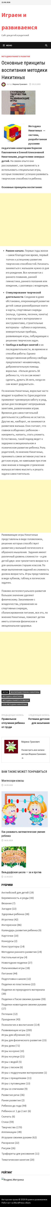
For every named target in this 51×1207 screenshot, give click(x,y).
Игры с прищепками (13, 1078)
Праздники (8, 1019)
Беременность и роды (15, 898)
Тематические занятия (15, 1159)
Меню (9, 45)
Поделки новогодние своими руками (23, 1004)
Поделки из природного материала (23, 989)
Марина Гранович (20, 84)
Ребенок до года (11, 1105)
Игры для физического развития (21, 1040)
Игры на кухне (10, 1051)
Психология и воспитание (17, 1024)
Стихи (5, 1121)
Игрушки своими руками (16, 1137)
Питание (6, 973)
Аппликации (9, 1132)
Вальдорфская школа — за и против (21, 872)
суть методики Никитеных (15, 704)
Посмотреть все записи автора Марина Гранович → (33, 754)
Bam (28, 1202)
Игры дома (8, 1045)
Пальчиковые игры (13, 968)
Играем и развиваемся (36, 1199)
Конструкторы (10, 946)
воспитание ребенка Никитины (25, 692)
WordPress (19, 1202)
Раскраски (7, 1142)
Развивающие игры (13, 1030)
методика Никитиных (13, 696)
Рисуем (5, 1148)
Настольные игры (12, 957)
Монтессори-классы (12, 780)
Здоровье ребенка (12, 914)
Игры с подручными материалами (22, 1072)
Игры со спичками (12, 1088)
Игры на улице (10, 1056)
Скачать (6, 1116)
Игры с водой (9, 1061)
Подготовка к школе (13, 978)
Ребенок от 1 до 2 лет (14, 1111)
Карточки (7, 935)
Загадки (6, 908)
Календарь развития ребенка (19, 930)
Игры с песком (10, 1067)
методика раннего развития (16, 700)
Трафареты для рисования (17, 1153)
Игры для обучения (13, 1034)
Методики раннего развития (15, 56)
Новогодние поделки (14, 962)
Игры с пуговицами (13, 1083)
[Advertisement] (25, 219)
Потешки (7, 1014)
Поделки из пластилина (15, 984)
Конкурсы (7, 941)
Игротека (7, 919)
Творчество (8, 1127)
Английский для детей (15, 892)
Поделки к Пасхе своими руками (21, 999)
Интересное (8, 924)
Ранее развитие (11, 1100)
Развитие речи (10, 1094)
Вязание (6, 903)
